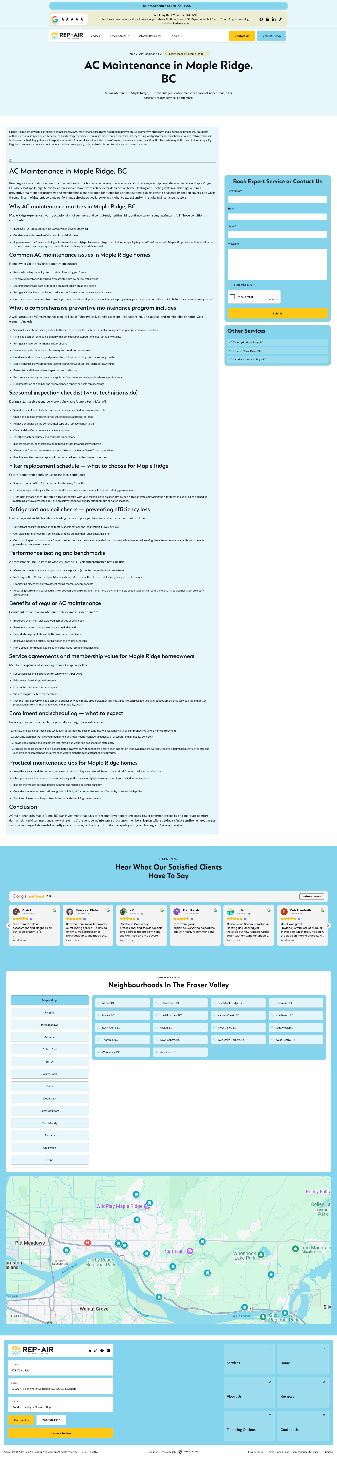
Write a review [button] (312, 896)
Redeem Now (181, 23)
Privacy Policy (255, 1451)
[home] (67, 36)
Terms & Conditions (278, 1451)
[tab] (50, 1000)
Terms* (251, 284)
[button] (97, 36)
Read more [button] (19, 940)
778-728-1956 (20, 1370)
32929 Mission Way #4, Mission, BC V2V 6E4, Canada (43, 1388)
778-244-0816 (90, 1451)
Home (131, 53)
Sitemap (328, 1451)
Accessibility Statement (306, 1451)
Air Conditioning (149, 53)
